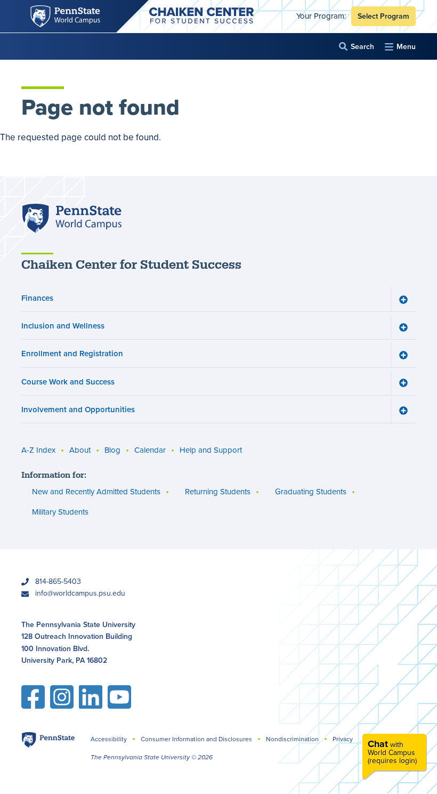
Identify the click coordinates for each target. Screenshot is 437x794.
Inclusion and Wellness (62, 325)
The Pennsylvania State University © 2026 (152, 757)
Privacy (343, 739)
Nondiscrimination (292, 739)
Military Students (60, 512)
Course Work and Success (68, 381)
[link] (394, 756)
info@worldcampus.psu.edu (80, 593)
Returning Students (217, 492)
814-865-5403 (58, 581)
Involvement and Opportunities (78, 409)
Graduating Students (310, 492)
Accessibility (109, 739)
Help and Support (211, 450)
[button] (356, 46)
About (80, 450)
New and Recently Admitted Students (96, 492)
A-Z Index (38, 450)
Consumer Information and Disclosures (196, 739)
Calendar (150, 450)
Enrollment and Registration (72, 353)
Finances (37, 297)
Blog (112, 450)
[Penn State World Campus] (71, 218)
